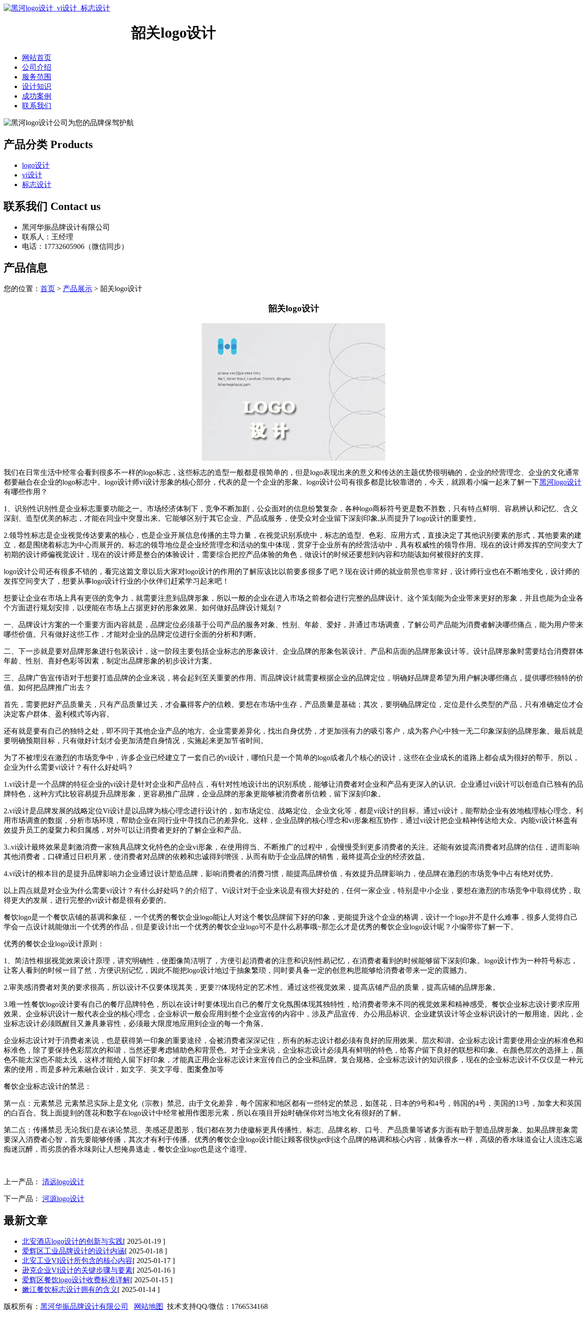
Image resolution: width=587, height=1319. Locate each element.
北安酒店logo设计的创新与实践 (72, 1241)
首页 (47, 288)
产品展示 (77, 288)
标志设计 (36, 184)
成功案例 (36, 96)
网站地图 (148, 1306)
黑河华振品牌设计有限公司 (84, 1306)
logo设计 (36, 165)
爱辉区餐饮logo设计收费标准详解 (76, 1280)
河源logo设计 (63, 1199)
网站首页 (36, 57)
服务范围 (36, 77)
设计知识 (36, 86)
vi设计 (32, 175)
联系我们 (36, 106)
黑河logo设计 (560, 482)
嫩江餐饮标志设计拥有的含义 (69, 1289)
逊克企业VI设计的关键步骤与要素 (77, 1270)
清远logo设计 (63, 1182)
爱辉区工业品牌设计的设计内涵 (73, 1251)
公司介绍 (36, 67)
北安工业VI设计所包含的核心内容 (77, 1260)
